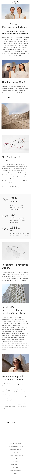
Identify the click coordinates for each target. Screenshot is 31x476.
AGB (15, 473)
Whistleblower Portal (15, 464)
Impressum (15, 461)
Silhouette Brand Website (15, 443)
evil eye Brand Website (15, 449)
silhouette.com (10, 422)
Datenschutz (15, 467)
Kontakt (15, 458)
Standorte (15, 452)
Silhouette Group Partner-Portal (15, 455)
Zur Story (8, 97)
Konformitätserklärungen (15, 470)
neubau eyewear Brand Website (15, 446)
